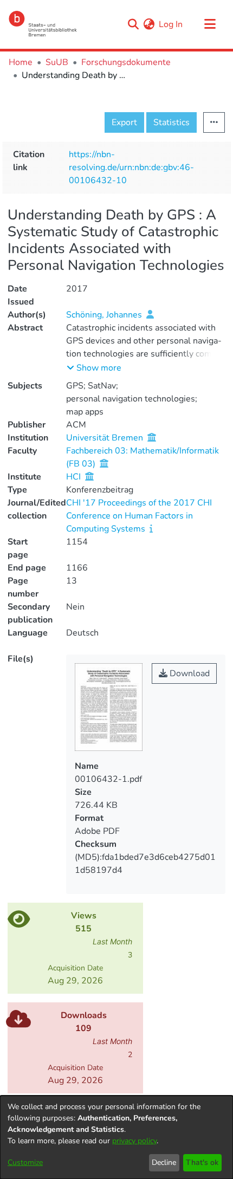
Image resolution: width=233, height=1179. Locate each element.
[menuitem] (149, 24)
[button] (94, 368)
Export (124, 122)
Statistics (171, 122)
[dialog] (116, 1137)
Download (188, 673)
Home (21, 62)
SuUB (57, 62)
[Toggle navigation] (210, 24)
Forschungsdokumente (126, 62)
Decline (164, 1162)
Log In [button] (171, 24)
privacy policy (134, 1141)
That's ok (202, 1162)
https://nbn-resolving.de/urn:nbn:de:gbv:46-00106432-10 (131, 167)
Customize (25, 1162)
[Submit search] (133, 24)
